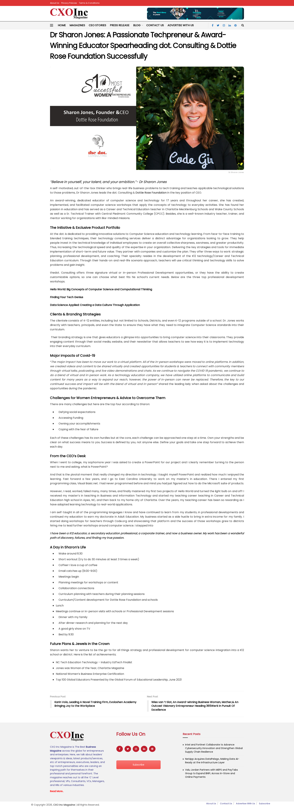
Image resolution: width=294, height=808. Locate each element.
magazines (77, 25)
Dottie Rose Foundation (151, 193)
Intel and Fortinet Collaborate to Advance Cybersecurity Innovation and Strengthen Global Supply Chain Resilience (214, 748)
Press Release (119, 25)
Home (62, 25)
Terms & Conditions (89, 3)
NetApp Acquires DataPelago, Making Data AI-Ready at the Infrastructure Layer (212, 760)
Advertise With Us (181, 25)
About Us (54, 3)
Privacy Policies (69, 3)
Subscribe (138, 764)
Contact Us (155, 25)
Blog (137, 25)
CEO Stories (97, 25)
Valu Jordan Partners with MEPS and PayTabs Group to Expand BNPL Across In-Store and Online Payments (211, 773)
